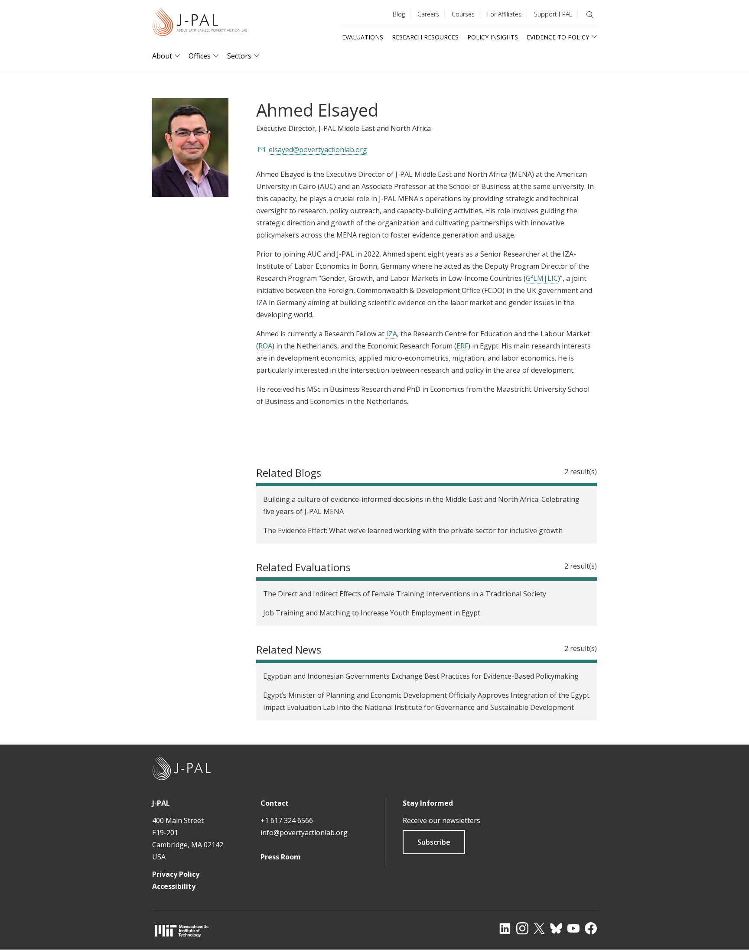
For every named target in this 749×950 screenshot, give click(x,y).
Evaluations (362, 37)
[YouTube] (573, 928)
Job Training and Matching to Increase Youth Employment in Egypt (371, 613)
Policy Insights (492, 37)
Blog (399, 14)
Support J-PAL (553, 14)
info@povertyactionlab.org (304, 832)
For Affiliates (504, 14)
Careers (428, 14)
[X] (539, 928)
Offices (200, 56)
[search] (590, 15)
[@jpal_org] (522, 928)
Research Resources (425, 37)
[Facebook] (591, 928)
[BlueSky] (556, 928)
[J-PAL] (199, 23)
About (162, 56)
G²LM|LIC (542, 278)
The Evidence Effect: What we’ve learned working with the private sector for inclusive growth (413, 530)
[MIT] (181, 930)
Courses (463, 14)
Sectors (239, 56)
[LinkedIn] (505, 928)
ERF (462, 346)
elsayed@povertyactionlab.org (318, 149)
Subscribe (433, 842)
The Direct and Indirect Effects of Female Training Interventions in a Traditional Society (404, 594)
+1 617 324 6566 (287, 820)
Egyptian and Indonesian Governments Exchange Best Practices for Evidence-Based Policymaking (421, 676)
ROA (265, 346)
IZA (391, 333)
